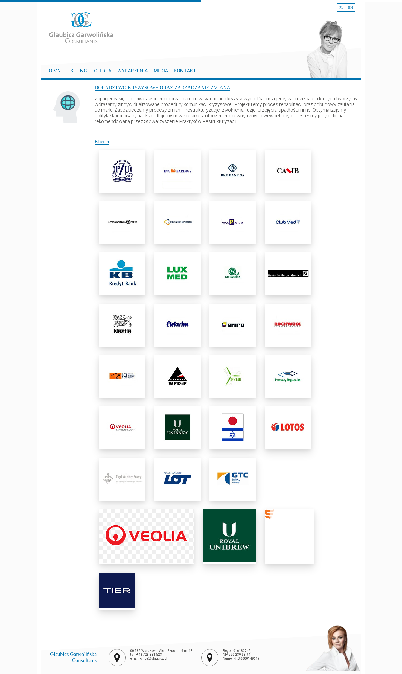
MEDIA (161, 71)
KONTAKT (185, 71)
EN (350, 8)
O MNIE (57, 71)
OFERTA (103, 71)
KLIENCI (79, 71)
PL (341, 8)
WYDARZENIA (132, 71)
